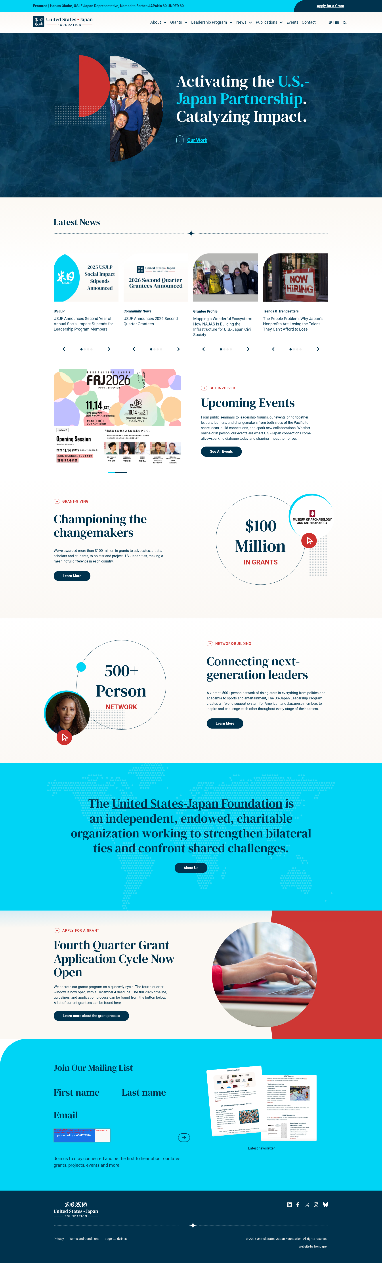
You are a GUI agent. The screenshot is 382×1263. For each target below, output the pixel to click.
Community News (137, 311)
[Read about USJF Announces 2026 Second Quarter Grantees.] (156, 277)
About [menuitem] (155, 22)
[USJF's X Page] (307, 1205)
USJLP (59, 311)
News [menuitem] (241, 22)
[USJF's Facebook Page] (298, 1205)
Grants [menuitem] (176, 22)
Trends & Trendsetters (281, 311)
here (117, 1003)
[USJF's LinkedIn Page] (289, 1205)
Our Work (197, 140)
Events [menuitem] (292, 22)
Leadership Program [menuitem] (209, 22)
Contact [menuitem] (309, 22)
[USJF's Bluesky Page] (325, 1205)
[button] (344, 22)
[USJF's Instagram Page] (316, 1205)
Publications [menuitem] (266, 22)
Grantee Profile (205, 311)
